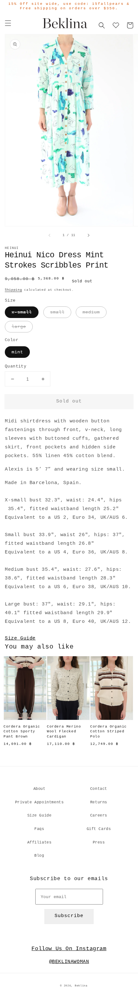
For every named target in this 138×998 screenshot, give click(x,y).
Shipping (13, 290)
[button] (8, 23)
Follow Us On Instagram (68, 949)
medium (91, 312)
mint (17, 352)
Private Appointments (39, 802)
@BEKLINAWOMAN (69, 962)
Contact (98, 789)
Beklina (81, 985)
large (19, 326)
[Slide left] (50, 235)
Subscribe (69, 916)
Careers (98, 815)
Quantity (15, 366)
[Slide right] (88, 235)
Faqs (39, 829)
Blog (39, 855)
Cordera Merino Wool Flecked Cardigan (64, 731)
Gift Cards (99, 829)
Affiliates (39, 842)
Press (99, 842)
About (39, 789)
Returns (98, 802)
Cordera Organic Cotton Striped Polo (108, 731)
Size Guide (20, 638)
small (57, 312)
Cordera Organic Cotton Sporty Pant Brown (22, 731)
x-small (22, 312)
